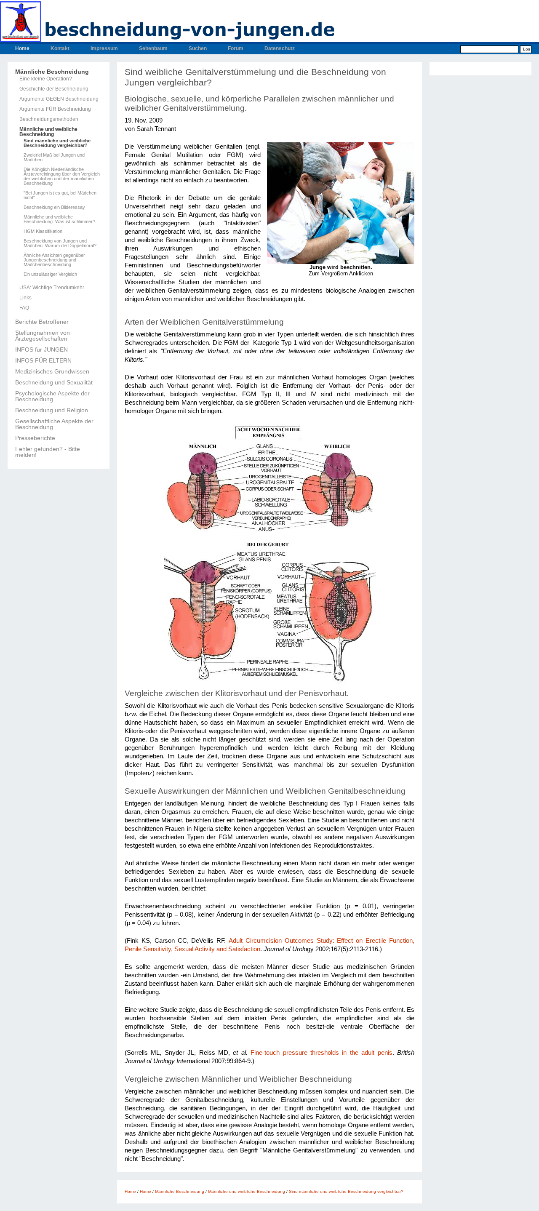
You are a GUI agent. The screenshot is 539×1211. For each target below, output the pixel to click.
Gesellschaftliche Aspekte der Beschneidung (54, 424)
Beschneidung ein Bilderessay (54, 207)
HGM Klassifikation (43, 231)
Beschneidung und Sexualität (54, 382)
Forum (235, 48)
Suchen (198, 48)
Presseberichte (35, 438)
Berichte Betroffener (42, 322)
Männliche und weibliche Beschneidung (48, 132)
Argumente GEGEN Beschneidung (59, 98)
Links (25, 297)
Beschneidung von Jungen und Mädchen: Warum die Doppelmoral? (60, 243)
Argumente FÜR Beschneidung (55, 109)
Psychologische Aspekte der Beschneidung (52, 396)
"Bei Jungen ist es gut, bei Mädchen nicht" (60, 195)
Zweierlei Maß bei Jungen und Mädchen (54, 157)
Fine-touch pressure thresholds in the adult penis (321, 1052)
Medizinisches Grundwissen (52, 371)
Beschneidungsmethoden (48, 119)
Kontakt (60, 48)
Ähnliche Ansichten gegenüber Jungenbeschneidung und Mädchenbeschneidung (54, 260)
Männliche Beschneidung (52, 72)
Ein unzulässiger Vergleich (50, 274)
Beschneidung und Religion (51, 410)
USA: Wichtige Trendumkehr (51, 287)
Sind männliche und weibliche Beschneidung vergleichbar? (57, 143)
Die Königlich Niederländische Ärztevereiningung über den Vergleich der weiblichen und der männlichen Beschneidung (62, 176)
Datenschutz (279, 48)
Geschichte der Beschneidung (53, 88)
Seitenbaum (153, 48)
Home (22, 48)
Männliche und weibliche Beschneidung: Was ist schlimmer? (59, 219)
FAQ (24, 307)
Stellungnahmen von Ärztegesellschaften (42, 335)
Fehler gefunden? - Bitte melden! (47, 452)
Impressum (104, 48)
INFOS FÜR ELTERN (43, 360)
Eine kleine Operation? (45, 78)
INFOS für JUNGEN (41, 349)
